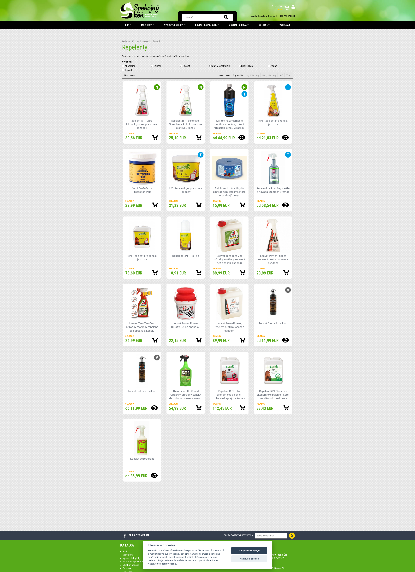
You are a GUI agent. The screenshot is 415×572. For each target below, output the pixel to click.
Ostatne (127, 568)
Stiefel (157, 66)
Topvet (128, 70)
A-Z (281, 75)
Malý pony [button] (147, 25)
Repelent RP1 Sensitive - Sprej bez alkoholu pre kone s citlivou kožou (185, 124)
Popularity (238, 75)
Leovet (186, 66)
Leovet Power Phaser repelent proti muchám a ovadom (273, 259)
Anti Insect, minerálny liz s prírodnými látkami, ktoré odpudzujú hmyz (229, 192)
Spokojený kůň (128, 41)
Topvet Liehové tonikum (142, 391)
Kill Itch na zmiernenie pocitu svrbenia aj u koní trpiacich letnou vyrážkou (229, 124)
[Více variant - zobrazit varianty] (239, 137)
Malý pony (128, 554)
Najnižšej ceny (252, 75)
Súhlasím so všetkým (249, 550)
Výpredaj (284, 25)
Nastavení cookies (249, 558)
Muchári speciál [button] (238, 25)
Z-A (288, 75)
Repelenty (156, 41)
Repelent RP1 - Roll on (185, 255)
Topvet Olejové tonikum (273, 323)
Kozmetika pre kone (133, 561)
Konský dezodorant (142, 458)
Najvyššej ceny (269, 75)
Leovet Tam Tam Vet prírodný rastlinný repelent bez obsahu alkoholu (229, 259)
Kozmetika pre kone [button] (206, 25)
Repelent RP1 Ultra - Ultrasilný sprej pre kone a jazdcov (142, 124)
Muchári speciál (143, 41)
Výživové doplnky (132, 558)
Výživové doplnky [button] (174, 25)
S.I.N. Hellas (247, 66)
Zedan (273, 66)
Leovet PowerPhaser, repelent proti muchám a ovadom (229, 327)
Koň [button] (127, 25)
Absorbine (130, 66)
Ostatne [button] (263, 25)
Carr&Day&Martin (221, 66)
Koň (125, 551)
